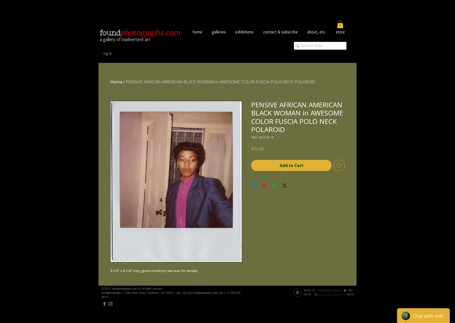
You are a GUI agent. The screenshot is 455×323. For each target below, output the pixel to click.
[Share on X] (284, 186)
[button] (340, 24)
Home (116, 82)
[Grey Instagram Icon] (110, 304)
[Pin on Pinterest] (264, 186)
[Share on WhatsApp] (274, 186)
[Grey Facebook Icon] (104, 304)
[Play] (297, 292)
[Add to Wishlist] (339, 165)
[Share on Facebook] (254, 186)
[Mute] (345, 290)
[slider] (351, 290)
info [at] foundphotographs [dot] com (203, 293)
